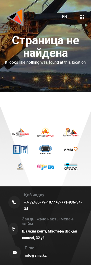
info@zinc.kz (36, 255)
